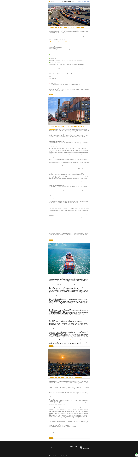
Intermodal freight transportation (54, 278)
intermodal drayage (69, 36)
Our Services (66, 1)
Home (62, 1)
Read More (51, 94)
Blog (76, 1)
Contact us (73, 1)
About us (69, 1)
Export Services (61, 450)
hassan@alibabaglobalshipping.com (84, 448)
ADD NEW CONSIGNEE (86, 1)
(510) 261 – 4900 (82, 446)
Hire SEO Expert (66, 455)
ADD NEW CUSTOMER (80, 1)
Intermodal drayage (52, 129)
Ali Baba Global (52, 455)
